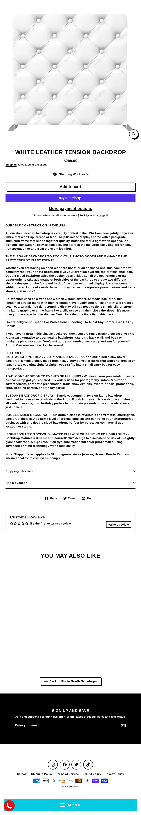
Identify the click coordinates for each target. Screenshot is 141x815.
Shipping (11, 164)
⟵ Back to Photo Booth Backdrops (70, 681)
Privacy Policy (114, 773)
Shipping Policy (42, 773)
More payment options (70, 208)
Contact (22, 773)
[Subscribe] (123, 725)
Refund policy (91, 773)
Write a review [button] (118, 524)
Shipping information (21, 471)
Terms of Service (67, 773)
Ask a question (17, 482)
